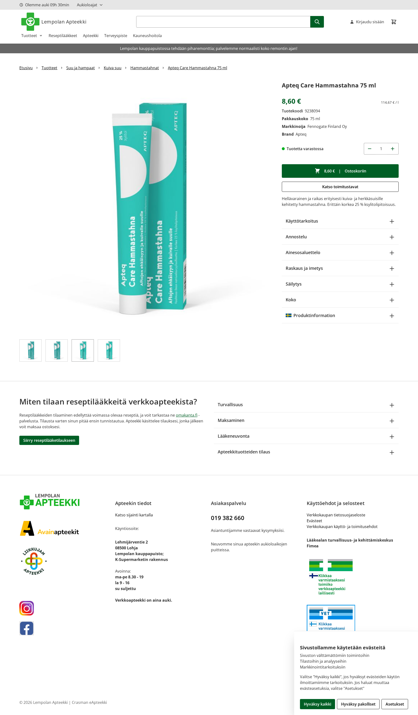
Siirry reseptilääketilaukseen (49, 440)
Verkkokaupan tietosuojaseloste (336, 515)
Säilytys (294, 284)
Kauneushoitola (147, 35)
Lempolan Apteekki (64, 21)
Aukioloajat (87, 5)
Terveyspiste (115, 35)
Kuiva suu (112, 67)
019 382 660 (227, 518)
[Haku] (317, 22)
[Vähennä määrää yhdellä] (369, 149)
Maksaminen (231, 420)
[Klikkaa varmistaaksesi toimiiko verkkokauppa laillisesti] (353, 577)
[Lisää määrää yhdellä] (393, 149)
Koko (291, 300)
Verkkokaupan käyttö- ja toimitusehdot (342, 526)
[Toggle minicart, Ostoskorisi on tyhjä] (394, 22)
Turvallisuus (230, 404)
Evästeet (314, 520)
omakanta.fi (186, 415)
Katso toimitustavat (340, 186)
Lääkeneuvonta (233, 436)
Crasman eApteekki (89, 702)
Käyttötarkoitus (302, 221)
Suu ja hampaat (80, 67)
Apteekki (90, 35)
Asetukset (395, 704)
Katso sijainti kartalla (134, 515)
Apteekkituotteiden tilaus (244, 452)
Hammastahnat (144, 67)
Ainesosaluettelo (303, 252)
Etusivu (26, 67)
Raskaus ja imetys (304, 268)
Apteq (301, 134)
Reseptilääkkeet (63, 35)
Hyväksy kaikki (317, 704)
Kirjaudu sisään (370, 21)
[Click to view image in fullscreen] (145, 207)
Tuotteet (29, 35)
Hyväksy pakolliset (358, 704)
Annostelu (296, 237)
